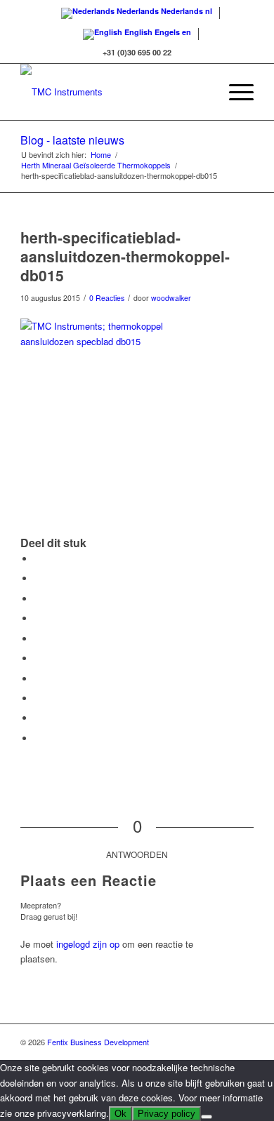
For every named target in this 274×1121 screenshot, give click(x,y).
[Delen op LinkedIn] (37, 658)
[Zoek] (201, 92)
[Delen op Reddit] (37, 718)
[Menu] (234, 92)
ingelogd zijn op (87, 944)
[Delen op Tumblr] (37, 678)
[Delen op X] (37, 578)
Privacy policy (166, 1113)
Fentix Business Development (98, 1041)
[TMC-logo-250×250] (113, 92)
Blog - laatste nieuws (72, 140)
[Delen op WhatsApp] (37, 618)
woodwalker (171, 298)
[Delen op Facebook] (37, 558)
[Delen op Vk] (37, 698)
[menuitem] (201, 92)
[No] (206, 1117)
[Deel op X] (37, 598)
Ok (120, 1113)
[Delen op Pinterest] (37, 638)
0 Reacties (106, 298)
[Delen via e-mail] (37, 738)
